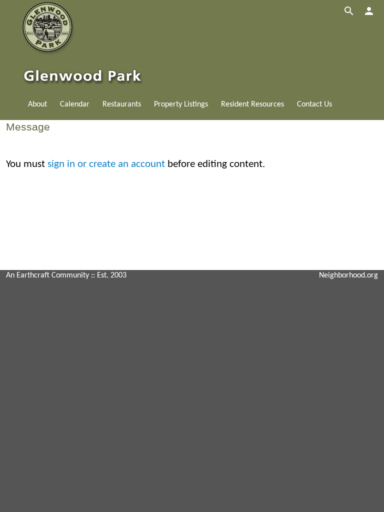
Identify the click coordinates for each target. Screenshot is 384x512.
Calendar (75, 104)
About (37, 104)
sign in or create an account (106, 164)
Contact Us (314, 104)
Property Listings (181, 104)
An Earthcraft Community (47, 276)
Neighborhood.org (348, 276)
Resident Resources (252, 104)
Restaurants (121, 104)
